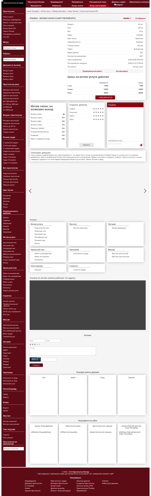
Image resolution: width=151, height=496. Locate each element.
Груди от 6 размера (10, 163)
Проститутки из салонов (139, 2)
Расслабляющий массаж (12, 331)
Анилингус (7, 288)
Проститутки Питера (36, 2)
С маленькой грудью (10, 143)
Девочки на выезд (57, 488)
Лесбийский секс (9, 248)
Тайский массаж (9, 336)
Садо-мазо (7, 353)
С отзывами (29, 486)
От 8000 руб (7, 107)
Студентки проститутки (11, 123)
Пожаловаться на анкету (92, 71)
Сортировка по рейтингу (12, 34)
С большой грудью (10, 145)
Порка (5, 356)
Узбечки (6, 217)
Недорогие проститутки (11, 93)
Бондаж (6, 364)
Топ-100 (6, 37)
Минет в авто (8, 282)
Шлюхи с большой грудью (61, 491)
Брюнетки (6, 198)
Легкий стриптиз (9, 301)
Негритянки (7, 232)
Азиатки (6, 226)
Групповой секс (8, 251)
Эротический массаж (10, 325)
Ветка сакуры (8, 334)
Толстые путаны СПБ (84, 486)
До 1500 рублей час (10, 101)
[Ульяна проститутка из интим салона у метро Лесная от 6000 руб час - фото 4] (123, 191)
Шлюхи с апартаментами (12, 22)
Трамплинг (7, 367)
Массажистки (36, 6)
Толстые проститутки (10, 182)
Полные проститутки (10, 179)
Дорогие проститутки (10, 95)
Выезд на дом (8, 70)
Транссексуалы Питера (85, 488)
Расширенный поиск (98, 2)
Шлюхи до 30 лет (9, 126)
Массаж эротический (120, 253)
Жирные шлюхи (9, 185)
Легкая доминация (10, 347)
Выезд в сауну (8, 76)
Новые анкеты (8, 17)
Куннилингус (7, 285)
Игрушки (38, 270)
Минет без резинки (42, 257)
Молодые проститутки (11, 120)
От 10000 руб (8, 110)
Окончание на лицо (10, 381)
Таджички (6, 220)
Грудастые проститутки (11, 151)
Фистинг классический (11, 424)
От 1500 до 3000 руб (10, 104)
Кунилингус (39, 260)
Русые (5, 207)
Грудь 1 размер (8, 154)
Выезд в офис (8, 79)
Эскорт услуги (77, 6)
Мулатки (6, 229)
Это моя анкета (122, 71)
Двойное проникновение (12, 254)
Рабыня (6, 361)
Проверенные (77, 2)
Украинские (7, 223)
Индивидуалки (57, 2)
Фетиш (5, 263)
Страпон (6, 435)
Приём (5, 394)
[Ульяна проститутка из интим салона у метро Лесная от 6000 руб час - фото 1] (47, 61)
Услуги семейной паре (11, 260)
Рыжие (5, 204)
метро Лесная (73, 11)
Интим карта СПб (9, 28)
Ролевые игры (8, 257)
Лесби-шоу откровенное (12, 311)
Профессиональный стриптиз (10, 305)
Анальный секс (8, 245)
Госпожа (6, 359)
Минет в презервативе (11, 273)
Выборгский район (59, 11)
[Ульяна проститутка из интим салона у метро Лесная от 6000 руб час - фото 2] (52, 191)
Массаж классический (11, 328)
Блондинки (7, 195)
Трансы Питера (8, 31)
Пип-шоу (6, 314)
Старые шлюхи (8, 132)
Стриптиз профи (79, 270)
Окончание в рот (9, 384)
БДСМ (5, 350)
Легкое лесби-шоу (9, 309)
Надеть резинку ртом (10, 290)
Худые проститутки (10, 173)
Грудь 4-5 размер (9, 160)
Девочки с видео (118, 2)
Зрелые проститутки (10, 129)
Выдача (6, 397)
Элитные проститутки (11, 98)
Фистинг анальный (10, 421)
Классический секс (10, 242)
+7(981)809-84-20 (105, 97)
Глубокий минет (9, 279)
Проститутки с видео (59, 481)
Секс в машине (8, 25)
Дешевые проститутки (11, 90)
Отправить (36, 365)
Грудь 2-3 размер (9, 157)
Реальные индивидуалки (12, 20)
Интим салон (46, 11)
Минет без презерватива (12, 276)
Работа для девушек (110, 483)
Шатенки (6, 201)
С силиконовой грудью (11, 148)
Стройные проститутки (11, 176)
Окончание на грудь (10, 378)
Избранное (56, 6)
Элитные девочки (83, 481)
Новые (27, 488)
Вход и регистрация (98, 6)
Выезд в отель (8, 73)
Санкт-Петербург (33, 11)
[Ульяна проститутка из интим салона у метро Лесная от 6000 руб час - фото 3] (88, 191)
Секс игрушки (8, 438)
